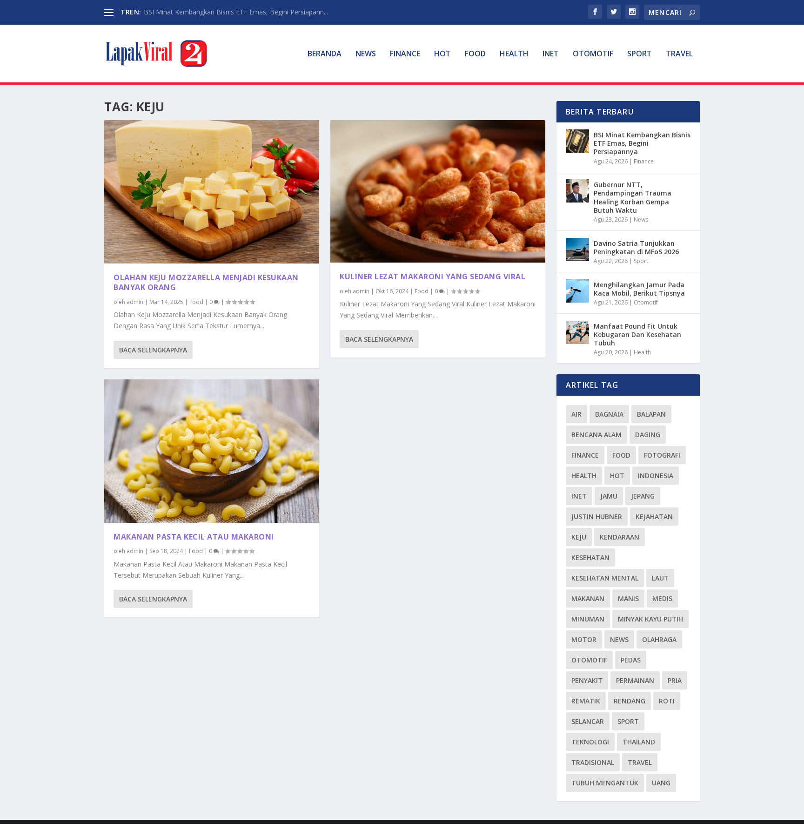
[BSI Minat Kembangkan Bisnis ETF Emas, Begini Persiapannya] (577, 141)
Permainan (635, 680)
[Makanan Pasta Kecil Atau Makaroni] (211, 451)
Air (576, 414)
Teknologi (590, 741)
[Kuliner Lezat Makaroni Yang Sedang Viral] (437, 191)
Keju (578, 537)
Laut (660, 578)
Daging (647, 434)
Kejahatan (654, 516)
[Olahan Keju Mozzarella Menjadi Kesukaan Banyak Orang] (211, 191)
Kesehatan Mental (604, 578)
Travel (679, 54)
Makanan (587, 598)
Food (475, 54)
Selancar (587, 721)
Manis (628, 598)
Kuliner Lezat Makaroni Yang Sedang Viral (432, 276)
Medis (662, 598)
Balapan (651, 414)
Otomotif (593, 54)
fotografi (662, 455)
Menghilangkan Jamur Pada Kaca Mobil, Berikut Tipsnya (639, 288)
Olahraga (659, 639)
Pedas (631, 659)
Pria (675, 680)
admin (135, 302)
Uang (661, 782)
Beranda (325, 54)
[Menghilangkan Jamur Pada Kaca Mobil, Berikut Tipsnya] (577, 291)
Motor (583, 639)
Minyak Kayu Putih (650, 619)
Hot (442, 54)
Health (514, 54)
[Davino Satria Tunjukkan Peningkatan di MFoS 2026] (577, 249)
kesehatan (590, 557)
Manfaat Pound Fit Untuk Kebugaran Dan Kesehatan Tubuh (637, 334)
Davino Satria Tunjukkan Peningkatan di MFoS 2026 (636, 247)
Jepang (643, 496)
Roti (667, 700)
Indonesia (655, 475)
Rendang (629, 700)
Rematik (585, 700)
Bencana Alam (596, 434)
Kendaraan (619, 537)
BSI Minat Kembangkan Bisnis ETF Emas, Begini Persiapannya (642, 143)
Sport (639, 54)
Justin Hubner (596, 516)
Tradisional (592, 762)
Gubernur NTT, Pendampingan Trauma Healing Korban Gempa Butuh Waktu (632, 197)
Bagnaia (609, 414)
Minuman (587, 619)
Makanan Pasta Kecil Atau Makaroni (194, 537)
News (365, 54)
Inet (551, 54)
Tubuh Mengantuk (604, 782)
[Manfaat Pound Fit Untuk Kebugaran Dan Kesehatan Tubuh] (577, 332)
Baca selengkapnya (153, 349)
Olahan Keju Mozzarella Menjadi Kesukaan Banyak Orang (206, 282)
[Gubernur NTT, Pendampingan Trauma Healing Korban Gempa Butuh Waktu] (577, 191)
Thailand (639, 741)
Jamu (608, 496)
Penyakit (587, 680)
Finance (405, 54)
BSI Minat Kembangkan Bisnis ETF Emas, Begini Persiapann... (236, 11)
